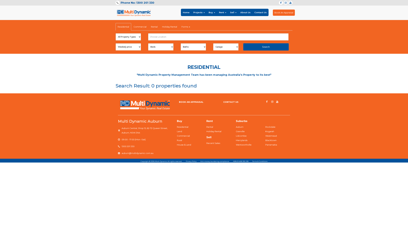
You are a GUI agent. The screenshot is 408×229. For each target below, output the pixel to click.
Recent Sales (213, 143)
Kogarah (269, 131)
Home (186, 12)
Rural (179, 140)
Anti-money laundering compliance (214, 161)
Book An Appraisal (283, 12)
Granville (240, 131)
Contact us (230, 102)
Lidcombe (241, 136)
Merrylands (241, 140)
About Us (245, 12)
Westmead (271, 136)
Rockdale (270, 127)
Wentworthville (243, 144)
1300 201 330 (128, 146)
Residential (123, 26)
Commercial (140, 26)
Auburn (239, 127)
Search (266, 46)
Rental (154, 26)
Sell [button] (232, 12)
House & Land (184, 144)
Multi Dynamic (161, 161)
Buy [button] (211, 12)
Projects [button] (198, 12)
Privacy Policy (191, 161)
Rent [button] (222, 12)
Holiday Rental (169, 26)
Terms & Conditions (259, 161)
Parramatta (271, 144)
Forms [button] (185, 26)
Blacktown (271, 140)
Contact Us (260, 12)
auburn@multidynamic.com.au (137, 153)
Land (179, 131)
